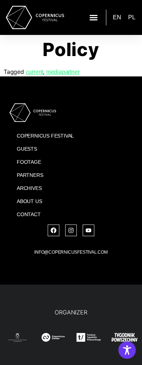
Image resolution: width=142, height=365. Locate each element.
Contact (29, 214)
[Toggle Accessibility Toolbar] (127, 350)
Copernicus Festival (45, 136)
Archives (29, 188)
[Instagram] (71, 230)
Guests (27, 149)
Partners (30, 175)
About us (29, 201)
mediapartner (63, 72)
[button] (93, 17)
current (34, 72)
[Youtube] (88, 230)
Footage (29, 162)
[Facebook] (53, 230)
